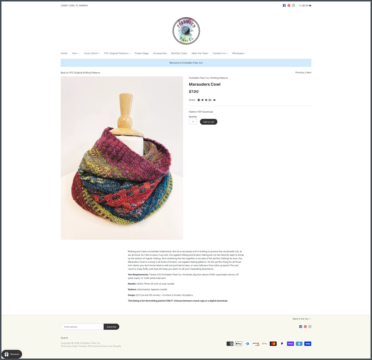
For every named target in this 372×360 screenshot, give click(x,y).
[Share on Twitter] (202, 99)
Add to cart (208, 122)
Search (64, 337)
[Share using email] (214, 99)
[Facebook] (284, 5)
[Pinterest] (289, 5)
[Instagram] (293, 5)
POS (90, 346)
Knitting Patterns (219, 78)
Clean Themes (79, 346)
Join (71, 5)
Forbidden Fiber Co (199, 78)
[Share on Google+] (210, 99)
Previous (300, 72)
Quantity (193, 116)
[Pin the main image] (206, 99)
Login (64, 5)
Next (308, 72)
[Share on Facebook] (199, 99)
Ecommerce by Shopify (109, 346)
